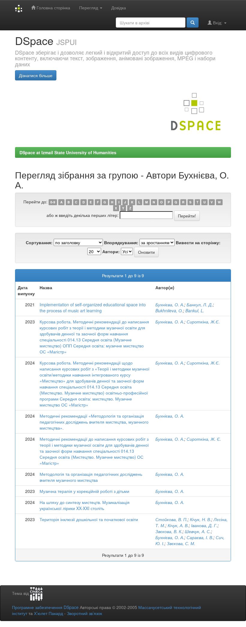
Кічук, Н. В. (200, 519)
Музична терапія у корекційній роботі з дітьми (84, 491)
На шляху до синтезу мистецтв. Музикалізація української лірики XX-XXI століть (85, 505)
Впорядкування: (121, 242)
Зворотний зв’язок (84, 613)
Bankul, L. (194, 311)
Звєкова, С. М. (181, 543)
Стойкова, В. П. (171, 519)
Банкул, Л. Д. (200, 305)
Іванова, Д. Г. (204, 525)
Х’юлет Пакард (48, 613)
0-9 (52, 202)
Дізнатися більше (35, 75)
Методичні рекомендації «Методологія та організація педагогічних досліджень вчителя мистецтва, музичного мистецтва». (94, 422)
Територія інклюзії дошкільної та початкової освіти (89, 519)
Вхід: (218, 23)
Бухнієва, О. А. (169, 305)
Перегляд (89, 7)
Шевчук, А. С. (198, 531)
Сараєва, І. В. (200, 537)
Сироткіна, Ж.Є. (203, 322)
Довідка (118, 7)
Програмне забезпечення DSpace (45, 607)
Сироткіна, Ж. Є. (204, 439)
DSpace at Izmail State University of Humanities (68, 152)
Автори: (111, 251)
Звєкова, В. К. (168, 531)
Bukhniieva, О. (169, 311)
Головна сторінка (52, 7)
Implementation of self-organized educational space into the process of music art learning (93, 308)
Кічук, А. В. (178, 525)
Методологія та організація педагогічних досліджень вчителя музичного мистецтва (91, 477)
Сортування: (39, 242)
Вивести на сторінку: (198, 242)
